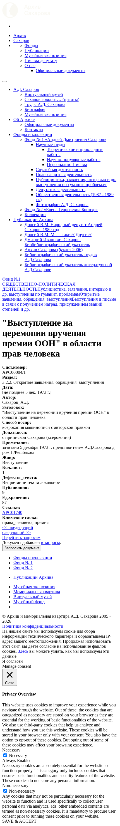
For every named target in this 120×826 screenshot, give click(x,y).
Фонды (31, 45)
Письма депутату (41, 60)
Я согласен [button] (12, 661)
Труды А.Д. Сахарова (45, 104)
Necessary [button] (11, 750)
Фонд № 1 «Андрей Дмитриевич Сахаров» (65, 139)
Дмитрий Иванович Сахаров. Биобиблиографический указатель (57, 242)
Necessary (18, 755)
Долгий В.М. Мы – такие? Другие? (58, 234)
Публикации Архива (33, 219)
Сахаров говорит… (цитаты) (52, 99)
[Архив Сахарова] (26, 16)
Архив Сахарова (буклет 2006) (54, 249)
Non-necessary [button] (15, 785)
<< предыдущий (17, 527)
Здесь (23, 651)
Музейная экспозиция (45, 55)
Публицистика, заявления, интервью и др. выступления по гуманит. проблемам (76, 182)
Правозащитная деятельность (64, 174)
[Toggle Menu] (4, 81)
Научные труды (50, 144)
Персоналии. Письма (67, 164)
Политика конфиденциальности (32, 626)
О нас (30, 65)
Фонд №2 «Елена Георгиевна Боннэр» (61, 209)
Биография (35, 109)
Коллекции (35, 214)
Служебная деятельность (59, 169)
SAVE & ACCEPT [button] (19, 821)
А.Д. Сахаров (26, 89)
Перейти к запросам (21, 537)
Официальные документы (60, 70)
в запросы (50, 542)
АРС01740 (12, 512)
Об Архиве (24, 119)
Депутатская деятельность (60, 189)
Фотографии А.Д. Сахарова (62, 204)
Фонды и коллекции (32, 134)
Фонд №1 (11, 279)
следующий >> (16, 532)
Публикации (37, 50)
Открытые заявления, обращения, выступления (51, 296)
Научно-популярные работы (73, 159)
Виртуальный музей (44, 94)
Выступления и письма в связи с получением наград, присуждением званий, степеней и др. (59, 304)
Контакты (34, 129)
